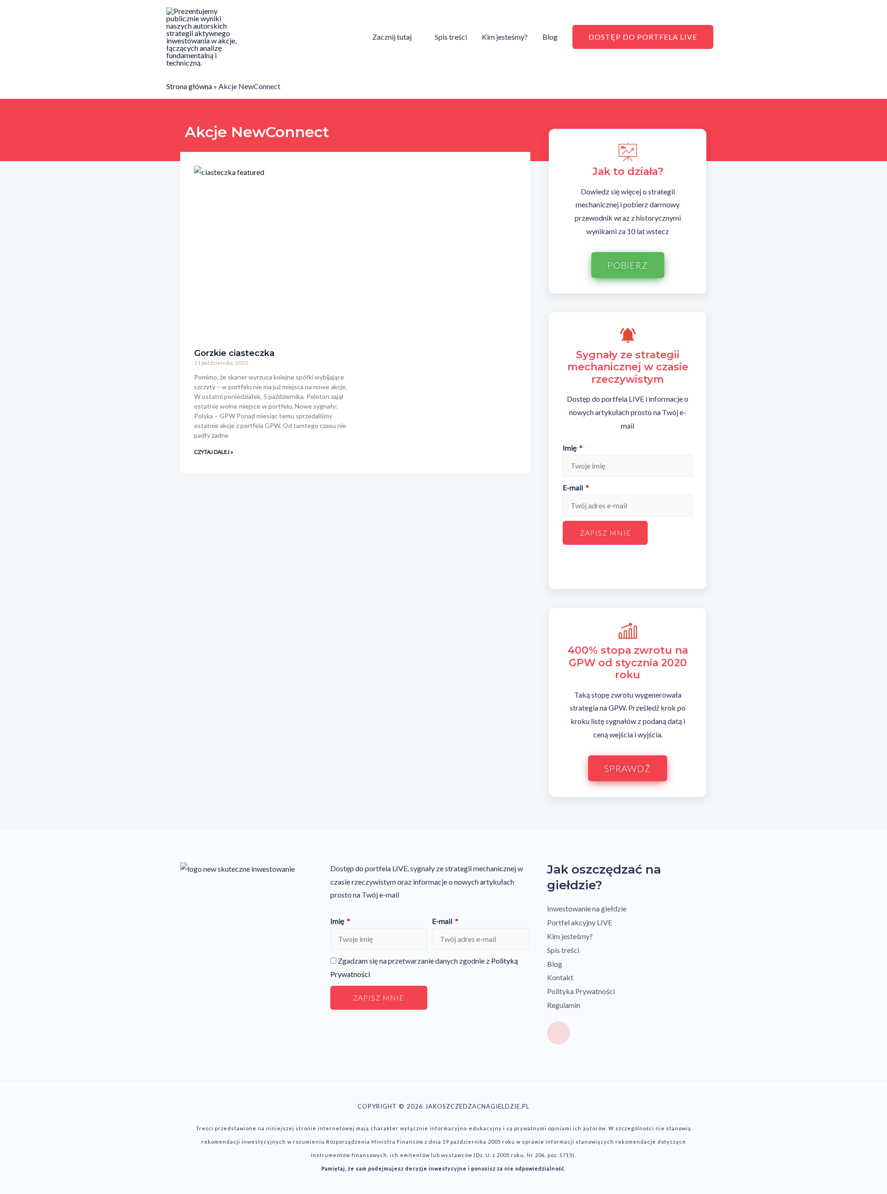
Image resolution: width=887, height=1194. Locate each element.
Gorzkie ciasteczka (234, 353)
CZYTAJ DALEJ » (213, 451)
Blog (550, 36)
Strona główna (189, 86)
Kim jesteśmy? (505, 36)
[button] (642, 37)
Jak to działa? (627, 171)
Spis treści (451, 36)
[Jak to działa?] (628, 152)
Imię (570, 447)
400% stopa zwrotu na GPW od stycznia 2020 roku (628, 662)
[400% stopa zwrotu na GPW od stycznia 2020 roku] (628, 630)
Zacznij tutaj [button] (392, 36)
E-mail (573, 487)
